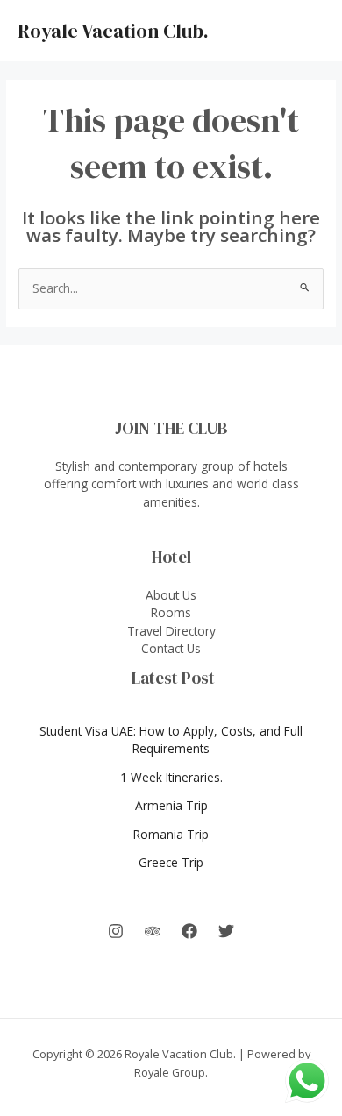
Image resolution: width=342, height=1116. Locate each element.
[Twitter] (226, 931)
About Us (171, 594)
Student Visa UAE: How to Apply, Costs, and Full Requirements (171, 739)
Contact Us (171, 648)
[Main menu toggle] (307, 31)
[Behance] (152, 931)
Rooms (171, 612)
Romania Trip (171, 834)
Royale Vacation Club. (113, 31)
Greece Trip (171, 862)
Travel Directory (171, 630)
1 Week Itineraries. (171, 777)
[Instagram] (116, 931)
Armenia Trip (171, 805)
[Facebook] (189, 931)
